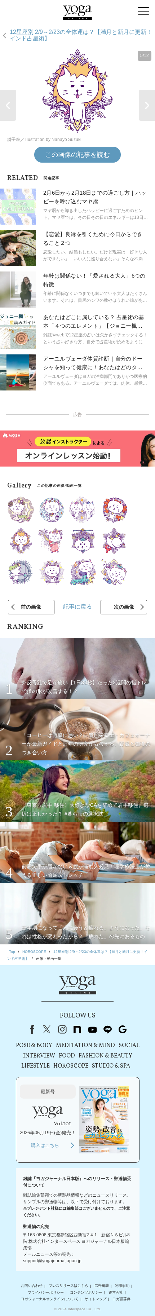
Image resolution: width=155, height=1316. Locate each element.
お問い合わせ (32, 1286)
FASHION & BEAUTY (105, 1056)
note (77, 1029)
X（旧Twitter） (47, 1029)
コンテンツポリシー (86, 1292)
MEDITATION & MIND (85, 1046)
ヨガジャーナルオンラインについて (50, 1299)
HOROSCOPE (70, 1066)
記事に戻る (77, 607)
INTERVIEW (39, 1056)
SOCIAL (129, 1046)
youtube (92, 1029)
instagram (62, 1029)
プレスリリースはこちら (68, 1286)
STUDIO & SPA (111, 1066)
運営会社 (115, 1292)
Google (122, 1029)
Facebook (30, 1029)
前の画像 (31, 607)
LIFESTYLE (35, 1066)
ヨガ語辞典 (121, 1299)
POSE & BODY (34, 1046)
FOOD (67, 1056)
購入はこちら (45, 1145)
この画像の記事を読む (77, 154)
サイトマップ (95, 1299)
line (107, 1029)
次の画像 (124, 607)
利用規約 (122, 1286)
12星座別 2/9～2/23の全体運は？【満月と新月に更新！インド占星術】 (81, 35)
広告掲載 (101, 1286)
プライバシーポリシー (46, 1292)
